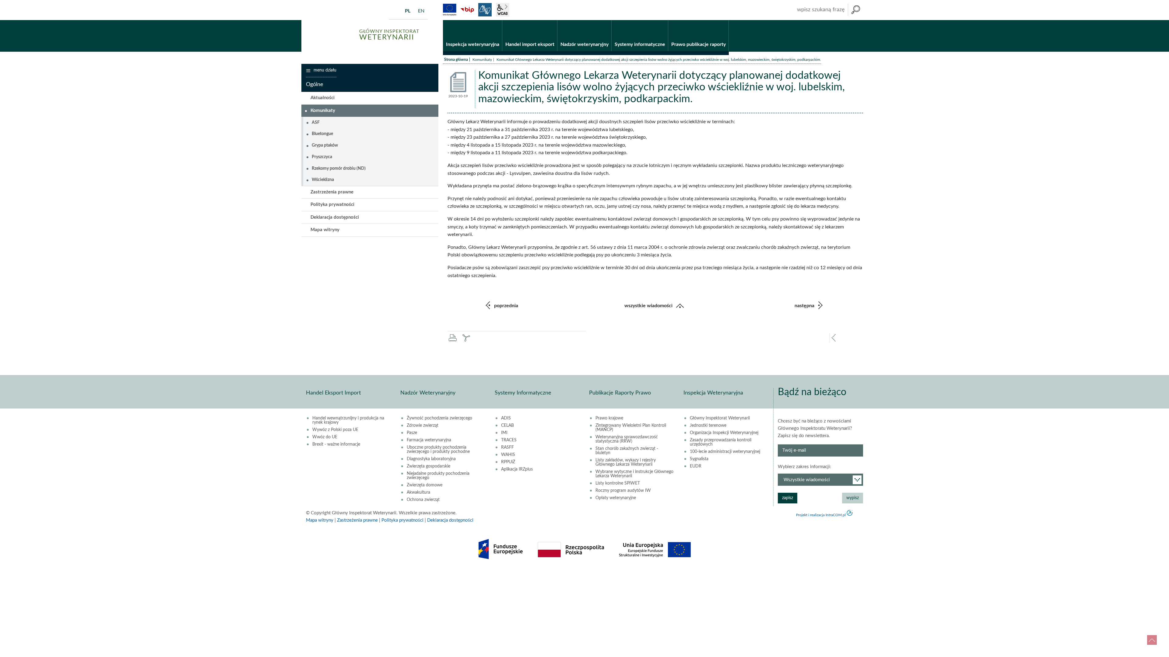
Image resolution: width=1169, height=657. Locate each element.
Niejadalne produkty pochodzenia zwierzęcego (438, 475)
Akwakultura (418, 492)
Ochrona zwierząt (423, 500)
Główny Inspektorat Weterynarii (720, 418)
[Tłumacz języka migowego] (485, 9)
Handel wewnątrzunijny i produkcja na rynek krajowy (348, 420)
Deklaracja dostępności (335, 217)
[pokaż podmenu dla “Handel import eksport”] (552, 20)
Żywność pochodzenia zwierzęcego (439, 418)
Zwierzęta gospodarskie (428, 466)
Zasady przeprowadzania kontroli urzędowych (720, 442)
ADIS (506, 418)
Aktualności (323, 98)
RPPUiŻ (508, 462)
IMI (504, 433)
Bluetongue (322, 134)
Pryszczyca (322, 157)
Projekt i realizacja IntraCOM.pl (821, 515)
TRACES (509, 440)
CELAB (507, 425)
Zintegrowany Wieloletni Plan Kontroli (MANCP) (630, 427)
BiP (467, 9)
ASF (316, 122)
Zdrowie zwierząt (422, 425)
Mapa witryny (325, 230)
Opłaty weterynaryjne (615, 498)
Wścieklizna (323, 180)
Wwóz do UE (324, 437)
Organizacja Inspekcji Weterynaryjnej (724, 433)
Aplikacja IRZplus (517, 469)
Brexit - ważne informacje (336, 444)
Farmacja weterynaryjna (429, 440)
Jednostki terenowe (708, 425)
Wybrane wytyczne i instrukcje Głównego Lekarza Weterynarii (634, 474)
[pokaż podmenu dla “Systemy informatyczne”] (663, 20)
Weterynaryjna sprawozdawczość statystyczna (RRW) (626, 439)
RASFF (507, 447)
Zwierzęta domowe (424, 485)
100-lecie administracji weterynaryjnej (725, 452)
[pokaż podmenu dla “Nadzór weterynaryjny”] (606, 20)
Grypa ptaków (325, 145)
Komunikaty (482, 59)
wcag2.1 (502, 9)
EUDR (695, 466)
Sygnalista (699, 459)
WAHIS (508, 455)
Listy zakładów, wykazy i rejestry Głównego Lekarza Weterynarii (625, 462)
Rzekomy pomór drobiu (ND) (339, 168)
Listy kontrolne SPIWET (617, 483)
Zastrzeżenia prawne (332, 192)
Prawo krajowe (609, 418)
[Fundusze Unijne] (449, 9)
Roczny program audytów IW (623, 490)
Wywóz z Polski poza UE (335, 430)
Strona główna (456, 59)
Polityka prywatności (332, 204)
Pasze (412, 433)
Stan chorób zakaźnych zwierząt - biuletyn (626, 451)
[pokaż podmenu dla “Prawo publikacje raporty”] (724, 20)
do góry (1152, 640)
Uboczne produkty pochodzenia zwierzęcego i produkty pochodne (438, 449)
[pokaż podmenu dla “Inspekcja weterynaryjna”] (497, 20)
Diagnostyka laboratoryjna (431, 459)
